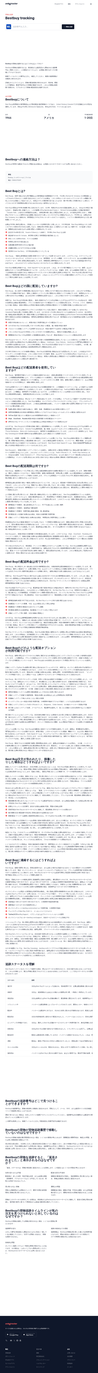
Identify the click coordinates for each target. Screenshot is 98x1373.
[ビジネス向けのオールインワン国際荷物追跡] (11, 4)
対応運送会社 (40, 1356)
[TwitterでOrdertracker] (14, 1340)
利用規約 (70, 1363)
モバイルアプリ (10, 1363)
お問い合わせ (71, 1353)
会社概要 (70, 1356)
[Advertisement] (49, 45)
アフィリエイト (80, 4)
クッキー (70, 1367)
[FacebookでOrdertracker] (17, 1340)
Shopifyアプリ (59, 4)
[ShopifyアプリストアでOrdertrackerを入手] (20, 1340)
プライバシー (71, 1360)
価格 (69, 4)
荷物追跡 (8, 1353)
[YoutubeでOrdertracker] (11, 1340)
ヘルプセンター (41, 1363)
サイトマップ (40, 1367)
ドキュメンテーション (43, 1360)
